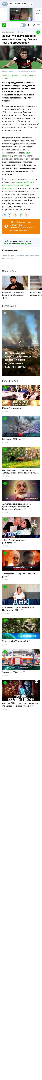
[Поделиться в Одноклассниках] (15, 215)
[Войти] (34, 25)
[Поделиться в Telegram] (4, 215)
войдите (7, 244)
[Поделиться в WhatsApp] (20, 215)
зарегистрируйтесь (23, 244)
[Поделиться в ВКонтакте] (9, 215)
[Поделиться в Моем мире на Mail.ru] (26, 215)
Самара (15, 75)
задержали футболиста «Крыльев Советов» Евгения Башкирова (18, 185)
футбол (5, 78)
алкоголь (6, 75)
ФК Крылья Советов (28, 75)
